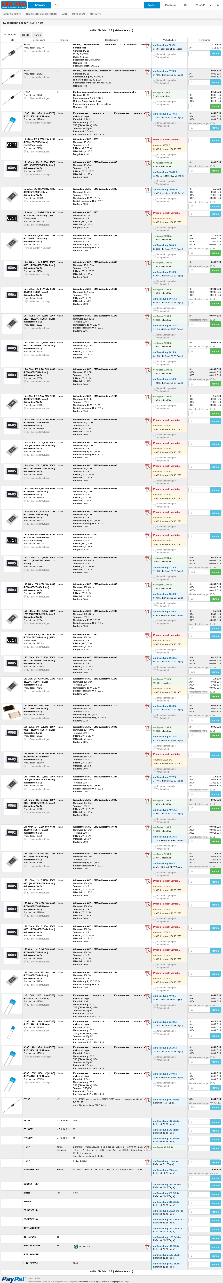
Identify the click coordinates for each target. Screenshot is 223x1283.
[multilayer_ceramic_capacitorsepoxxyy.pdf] (148, 114)
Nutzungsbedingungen (111, 1282)
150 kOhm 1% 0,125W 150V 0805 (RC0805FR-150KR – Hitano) (39, 560)
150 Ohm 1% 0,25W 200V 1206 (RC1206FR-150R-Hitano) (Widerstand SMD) (39, 682)
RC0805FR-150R (31, 1169)
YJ (58, 92)
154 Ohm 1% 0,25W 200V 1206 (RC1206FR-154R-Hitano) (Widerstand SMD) (39, 856)
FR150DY (28, 1138)
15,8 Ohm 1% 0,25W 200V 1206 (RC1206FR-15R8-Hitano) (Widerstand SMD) (39, 514)
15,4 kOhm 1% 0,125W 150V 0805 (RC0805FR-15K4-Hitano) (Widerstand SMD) (39, 265)
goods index (34, 1278)
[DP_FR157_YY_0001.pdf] (148, 1100)
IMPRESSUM (78, 14)
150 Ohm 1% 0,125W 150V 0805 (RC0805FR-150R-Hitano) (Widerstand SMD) (39, 660)
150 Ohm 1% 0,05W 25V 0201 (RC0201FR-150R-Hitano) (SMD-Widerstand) (39, 637)
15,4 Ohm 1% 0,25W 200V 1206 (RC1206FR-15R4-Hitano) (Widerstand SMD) (39, 399)
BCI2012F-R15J (31, 1184)
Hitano (60, 113)
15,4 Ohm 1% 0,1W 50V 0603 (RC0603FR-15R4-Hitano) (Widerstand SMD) (39, 372)
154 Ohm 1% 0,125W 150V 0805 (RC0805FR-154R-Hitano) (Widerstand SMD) (39, 803)
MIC (59, 70)
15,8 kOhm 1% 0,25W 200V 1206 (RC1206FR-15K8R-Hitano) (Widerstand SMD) (39, 445)
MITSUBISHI (63, 1120)
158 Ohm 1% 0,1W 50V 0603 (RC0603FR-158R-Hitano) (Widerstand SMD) (39, 952)
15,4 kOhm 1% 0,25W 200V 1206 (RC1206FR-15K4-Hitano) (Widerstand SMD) (39, 319)
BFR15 (27, 1193)
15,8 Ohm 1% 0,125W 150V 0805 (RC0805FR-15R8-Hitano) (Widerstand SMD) (39, 468)
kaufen (215, 53)
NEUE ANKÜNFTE (12, 14)
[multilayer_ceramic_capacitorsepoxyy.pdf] (148, 996)
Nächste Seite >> (123, 30)
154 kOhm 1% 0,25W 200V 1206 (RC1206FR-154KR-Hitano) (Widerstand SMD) (39, 779)
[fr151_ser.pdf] (148, 45)
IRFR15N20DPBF (32, 1245)
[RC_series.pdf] (148, 163)
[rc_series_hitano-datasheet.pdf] (148, 140)
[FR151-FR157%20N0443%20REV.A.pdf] (148, 1162)
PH (58, 1193)
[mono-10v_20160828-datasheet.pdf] (148, 1074)
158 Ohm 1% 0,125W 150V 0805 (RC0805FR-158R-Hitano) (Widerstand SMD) (39, 929)
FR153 (27, 44)
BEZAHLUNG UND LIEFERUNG (41, 14)
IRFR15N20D (30, 1237)
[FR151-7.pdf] (148, 93)
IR (58, 1237)
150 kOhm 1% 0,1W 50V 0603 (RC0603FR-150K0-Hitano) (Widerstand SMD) (39, 587)
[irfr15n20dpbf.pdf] (148, 1246)
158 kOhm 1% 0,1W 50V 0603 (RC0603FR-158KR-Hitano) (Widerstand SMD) (39, 906)
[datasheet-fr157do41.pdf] (148, 72)
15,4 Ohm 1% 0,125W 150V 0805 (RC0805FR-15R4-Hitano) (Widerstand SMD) (39, 345)
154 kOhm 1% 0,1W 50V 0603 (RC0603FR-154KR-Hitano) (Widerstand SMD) (39, 756)
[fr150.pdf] (148, 1148)
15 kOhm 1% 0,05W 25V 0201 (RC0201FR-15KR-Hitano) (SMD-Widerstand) (39, 142)
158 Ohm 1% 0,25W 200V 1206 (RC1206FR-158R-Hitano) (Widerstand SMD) (39, 975)
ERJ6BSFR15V (31, 1210)
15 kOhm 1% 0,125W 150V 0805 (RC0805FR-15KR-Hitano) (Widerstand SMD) (39, 165)
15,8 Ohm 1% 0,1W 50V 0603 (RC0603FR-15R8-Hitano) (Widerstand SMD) (39, 491)
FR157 (27, 70)
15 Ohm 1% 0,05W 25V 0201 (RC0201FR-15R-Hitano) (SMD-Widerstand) (39, 215)
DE (185, 5)
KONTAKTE (95, 14)
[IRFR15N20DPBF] (75, 1246)
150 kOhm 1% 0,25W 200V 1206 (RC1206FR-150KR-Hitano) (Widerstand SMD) (39, 614)
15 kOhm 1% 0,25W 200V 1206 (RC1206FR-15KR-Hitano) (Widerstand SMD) (39, 192)
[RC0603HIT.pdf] (148, 290)
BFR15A (28, 1201)
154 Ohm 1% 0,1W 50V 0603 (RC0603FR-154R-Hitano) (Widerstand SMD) (39, 830)
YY (58, 1099)
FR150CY (28, 1120)
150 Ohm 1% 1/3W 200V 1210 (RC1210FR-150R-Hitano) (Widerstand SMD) (39, 708)
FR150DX (28, 1129)
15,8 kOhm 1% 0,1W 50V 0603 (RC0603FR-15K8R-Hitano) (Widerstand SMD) (39, 422)
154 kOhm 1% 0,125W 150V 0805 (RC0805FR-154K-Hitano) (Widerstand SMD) (39, 730)
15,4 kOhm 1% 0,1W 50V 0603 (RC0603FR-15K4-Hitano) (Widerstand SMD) (39, 292)
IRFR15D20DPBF (32, 1228)
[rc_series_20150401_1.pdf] (148, 190)
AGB (64, 14)
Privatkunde (170, 5)
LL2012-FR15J (31, 1263)
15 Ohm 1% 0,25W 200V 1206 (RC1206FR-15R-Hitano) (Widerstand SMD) (39, 238)
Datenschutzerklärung (89, 1282)
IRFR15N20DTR (31, 1254)
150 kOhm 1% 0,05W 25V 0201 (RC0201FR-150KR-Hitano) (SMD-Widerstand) (39, 537)
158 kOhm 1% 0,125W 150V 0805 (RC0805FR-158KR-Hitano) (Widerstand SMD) (39, 883)
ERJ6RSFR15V (31, 1219)
